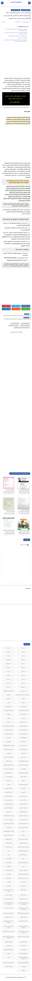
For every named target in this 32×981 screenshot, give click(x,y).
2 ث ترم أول (8, 663)
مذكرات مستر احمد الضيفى (23, 927)
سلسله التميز (23, 854)
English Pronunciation (9, 691)
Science (23, 698)
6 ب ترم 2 (9, 687)
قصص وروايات (8, 870)
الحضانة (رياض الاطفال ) (8, 745)
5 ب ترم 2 (9, 683)
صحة (8, 854)
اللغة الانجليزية (15, 10)
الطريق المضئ (16, 2)
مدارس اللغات (23, 889)
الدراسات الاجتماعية (8, 749)
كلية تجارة (8, 878)
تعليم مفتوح (9, 839)
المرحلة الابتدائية (24, 325)
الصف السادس (8, 776)
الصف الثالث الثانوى (8, 765)
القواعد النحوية (8, 788)
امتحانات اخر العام (13, 325)
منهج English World (8, 949)
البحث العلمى (23, 722)
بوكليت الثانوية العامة (9, 831)
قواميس (9, 874)
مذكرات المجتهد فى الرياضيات (8, 903)
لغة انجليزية (23, 886)
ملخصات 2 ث (9, 945)
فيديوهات (8, 866)
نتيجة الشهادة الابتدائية (8, 962)
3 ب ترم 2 (23, 675)
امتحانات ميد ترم (8, 819)
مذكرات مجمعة (8, 917)
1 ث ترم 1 (23, 652)
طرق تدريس (8, 858)
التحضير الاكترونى (23, 726)
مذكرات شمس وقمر (8, 913)
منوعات (8, 953)
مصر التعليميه (23, 941)
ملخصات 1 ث (23, 945)
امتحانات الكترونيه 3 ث (9, 815)
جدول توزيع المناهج (23, 850)
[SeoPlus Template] (25, 977)
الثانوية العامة (8, 734)
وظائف (23, 970)
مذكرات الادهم (8, 895)
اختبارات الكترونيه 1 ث (9, 710)
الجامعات (8, 737)
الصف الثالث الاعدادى (23, 765)
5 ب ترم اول (23, 687)
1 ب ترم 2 (9, 648)
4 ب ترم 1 (9, 679)
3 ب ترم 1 (9, 671)
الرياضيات (23, 753)
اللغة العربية (23, 800)
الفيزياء (8, 784)
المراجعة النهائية (9, 804)
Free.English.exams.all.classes (22, 695)
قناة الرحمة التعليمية (23, 874)
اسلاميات (8, 714)
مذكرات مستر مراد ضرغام (23, 936)
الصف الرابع (23, 776)
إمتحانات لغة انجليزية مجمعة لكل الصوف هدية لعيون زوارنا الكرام (16, 30)
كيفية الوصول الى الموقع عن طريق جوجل (17, 36)
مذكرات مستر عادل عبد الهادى (21, 327)
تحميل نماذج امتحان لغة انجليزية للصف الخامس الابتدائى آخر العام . (16, 33)
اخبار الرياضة (8, 706)
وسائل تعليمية (8, 966)
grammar (8, 698)
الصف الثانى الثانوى (23, 773)
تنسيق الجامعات (23, 843)
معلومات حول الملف (22, 38)
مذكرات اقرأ (23, 895)
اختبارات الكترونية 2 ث (23, 710)
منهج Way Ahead (23, 953)
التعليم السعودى (9, 730)
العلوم (23, 780)
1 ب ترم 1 (23, 648)
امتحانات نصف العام (8, 823)
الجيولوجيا (8, 741)
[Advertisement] (16, 60)
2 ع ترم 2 (23, 671)
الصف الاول (23, 757)
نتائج (9, 957)
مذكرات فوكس (23, 917)
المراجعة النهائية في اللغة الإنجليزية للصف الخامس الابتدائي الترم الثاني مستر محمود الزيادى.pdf (24, 493)
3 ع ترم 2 (9, 675)
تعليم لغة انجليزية (23, 839)
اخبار (9, 702)
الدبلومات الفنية (23, 749)
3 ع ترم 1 (23, 679)
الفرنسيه (9, 780)
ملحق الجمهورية (9, 941)
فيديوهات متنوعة (23, 870)
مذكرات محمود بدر (23, 921)
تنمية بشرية (9, 843)
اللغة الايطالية (8, 796)
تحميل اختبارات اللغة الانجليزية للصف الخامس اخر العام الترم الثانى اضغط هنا (15, 41)
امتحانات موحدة (23, 819)
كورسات (23, 882)
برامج (23, 831)
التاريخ (8, 722)
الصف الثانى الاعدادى (8, 769)
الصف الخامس (25, 10)
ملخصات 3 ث (23, 949)
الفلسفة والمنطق (23, 784)
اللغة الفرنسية (8, 800)
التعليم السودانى (23, 734)
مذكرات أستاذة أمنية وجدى (8, 890)
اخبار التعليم (23, 706)
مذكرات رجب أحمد (9, 908)
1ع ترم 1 (23, 656)
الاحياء (23, 718)
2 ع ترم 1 (9, 667)
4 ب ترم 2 (23, 683)
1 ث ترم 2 (9, 652)
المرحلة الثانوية (23, 812)
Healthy (8, 695)
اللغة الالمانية (8, 792)
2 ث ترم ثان (23, 667)
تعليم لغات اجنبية (9, 835)
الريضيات (9, 753)
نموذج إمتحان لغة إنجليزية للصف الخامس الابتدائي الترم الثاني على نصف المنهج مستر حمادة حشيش (23, 513)
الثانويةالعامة (23, 737)
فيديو (23, 866)
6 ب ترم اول (23, 691)
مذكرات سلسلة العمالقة (23, 913)
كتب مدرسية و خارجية (23, 878)
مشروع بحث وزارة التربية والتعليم (8, 937)
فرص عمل (8, 862)
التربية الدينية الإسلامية (8, 726)
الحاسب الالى (23, 745)
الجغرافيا (23, 741)
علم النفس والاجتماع (23, 862)
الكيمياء (23, 792)
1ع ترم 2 (8, 656)
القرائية (23, 788)
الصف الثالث (8, 761)
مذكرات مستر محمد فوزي (9, 931)
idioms (23, 702)
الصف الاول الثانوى (23, 761)
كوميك (8, 882)
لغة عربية (8, 886)
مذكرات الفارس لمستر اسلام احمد (23, 903)
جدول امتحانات (8, 847)
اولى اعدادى (8, 827)
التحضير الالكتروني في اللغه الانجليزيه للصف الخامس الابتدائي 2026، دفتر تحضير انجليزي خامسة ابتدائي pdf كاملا (23, 533)
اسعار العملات (23, 714)
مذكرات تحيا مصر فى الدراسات (23, 909)
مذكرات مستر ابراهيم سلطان (8, 922)
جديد (9, 850)
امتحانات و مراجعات (23, 827)
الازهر (9, 718)
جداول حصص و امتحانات (23, 847)
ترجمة (23, 835)
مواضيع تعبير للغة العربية (23, 958)
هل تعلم (23, 966)
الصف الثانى (23, 769)
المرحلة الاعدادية (8, 808)
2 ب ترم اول (8, 659)
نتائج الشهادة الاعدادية (23, 962)
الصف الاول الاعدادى (8, 757)
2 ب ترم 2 (23, 659)
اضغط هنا (6, 266)
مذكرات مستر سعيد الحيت (8, 927)
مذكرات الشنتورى (9, 899)
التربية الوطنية (23, 730)
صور (23, 858)
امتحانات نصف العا (23, 823)
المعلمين (8, 812)
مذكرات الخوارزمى (23, 899)
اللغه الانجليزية (23, 804)
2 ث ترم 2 (23, 663)
